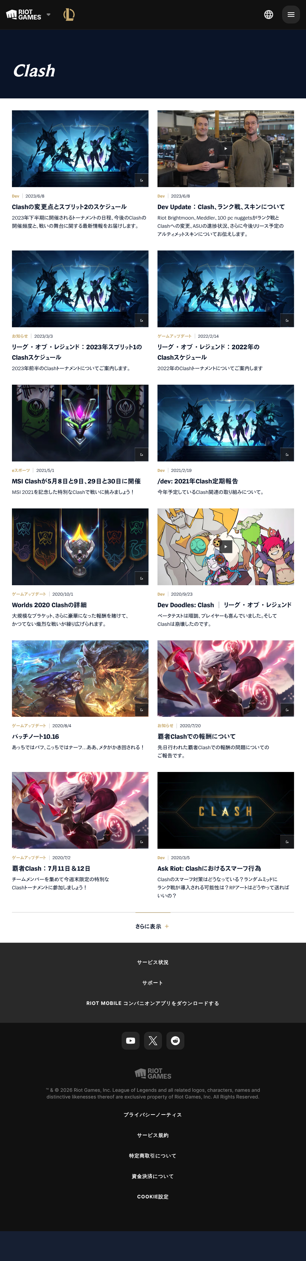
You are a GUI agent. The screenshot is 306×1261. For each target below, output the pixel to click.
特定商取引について (153, 1156)
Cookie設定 (153, 1197)
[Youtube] (130, 1040)
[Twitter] (153, 1040)
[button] (80, 174)
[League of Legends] (69, 14)
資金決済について (153, 1176)
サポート (152, 983)
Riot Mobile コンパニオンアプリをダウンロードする (153, 1003)
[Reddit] (175, 1040)
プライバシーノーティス (153, 1115)
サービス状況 (153, 962)
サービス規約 (153, 1135)
